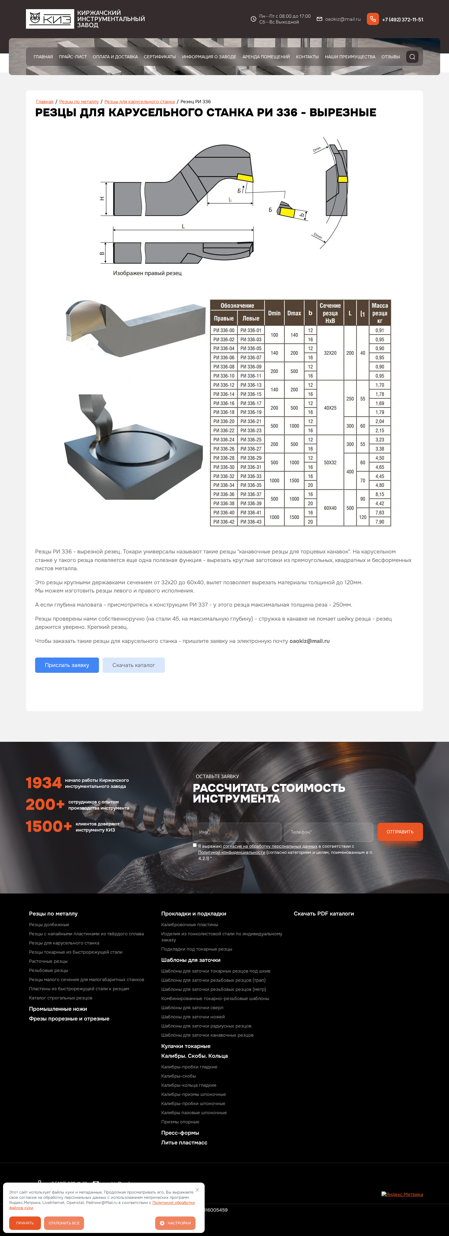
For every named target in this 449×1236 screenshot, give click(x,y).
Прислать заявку (67, 665)
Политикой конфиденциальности (231, 852)
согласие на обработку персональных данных (270, 846)
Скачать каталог (133, 665)
